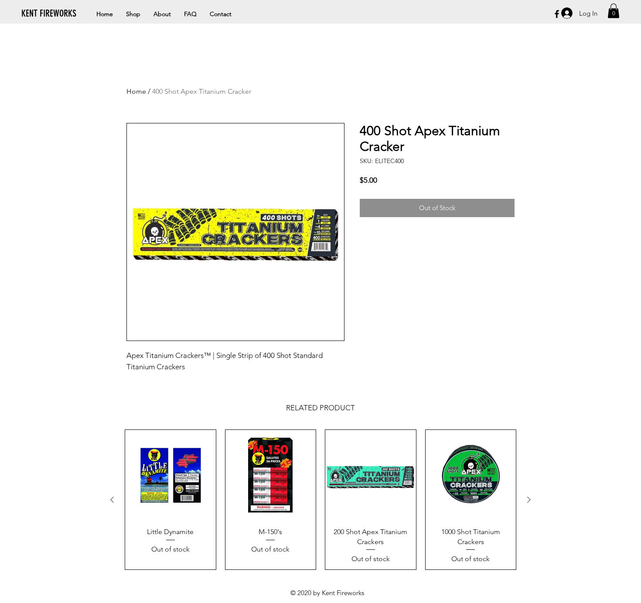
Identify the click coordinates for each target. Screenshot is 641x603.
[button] (613, 10)
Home (136, 91)
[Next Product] (529, 499)
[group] (320, 499)
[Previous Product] (112, 499)
